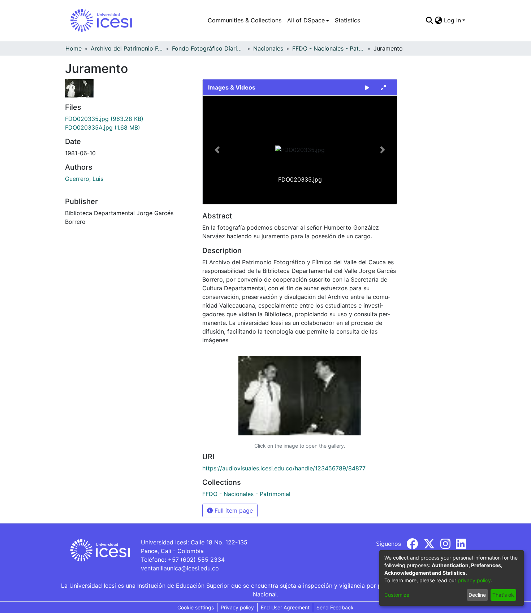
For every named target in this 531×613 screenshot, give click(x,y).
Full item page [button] (233, 510)
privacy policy (474, 580)
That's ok (503, 595)
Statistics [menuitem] (347, 20)
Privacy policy (237, 607)
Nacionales (268, 48)
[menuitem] (308, 20)
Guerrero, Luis (84, 178)
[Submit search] (429, 20)
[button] (217, 150)
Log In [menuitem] (452, 20)
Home (73, 48)
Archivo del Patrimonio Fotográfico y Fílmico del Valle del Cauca (127, 48)
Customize (396, 595)
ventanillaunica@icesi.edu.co (180, 568)
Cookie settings (195, 607)
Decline (477, 595)
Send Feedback (335, 607)
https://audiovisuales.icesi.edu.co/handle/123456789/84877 (284, 468)
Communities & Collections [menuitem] (244, 20)
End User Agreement (285, 607)
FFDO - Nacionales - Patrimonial (328, 48)
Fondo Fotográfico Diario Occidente (208, 48)
